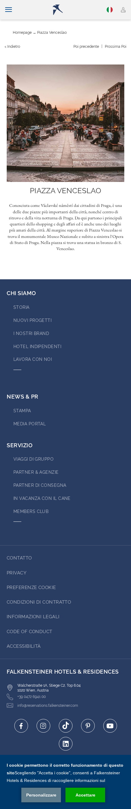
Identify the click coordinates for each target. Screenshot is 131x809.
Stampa (22, 410)
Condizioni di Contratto (39, 602)
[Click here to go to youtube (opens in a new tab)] (110, 726)
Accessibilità (24, 646)
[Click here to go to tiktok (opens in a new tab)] (66, 726)
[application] (65, 782)
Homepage (22, 32)
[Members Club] (123, 9)
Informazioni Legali (33, 616)
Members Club (30, 511)
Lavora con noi (32, 359)
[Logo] (68, 10)
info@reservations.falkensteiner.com (47, 705)
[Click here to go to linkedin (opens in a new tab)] (66, 744)
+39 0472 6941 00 (31, 697)
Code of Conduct (29, 631)
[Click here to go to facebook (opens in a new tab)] (21, 726)
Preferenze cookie (31, 587)
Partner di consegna (39, 485)
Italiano (111, 10)
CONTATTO (19, 558)
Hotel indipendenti (37, 346)
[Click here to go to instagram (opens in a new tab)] (43, 726)
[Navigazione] (8, 9)
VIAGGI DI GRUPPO (33, 459)
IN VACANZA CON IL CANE (42, 498)
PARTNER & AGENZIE (36, 472)
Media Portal (29, 423)
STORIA (21, 307)
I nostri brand (31, 333)
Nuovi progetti (32, 320)
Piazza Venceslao (52, 32)
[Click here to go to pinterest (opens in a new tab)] (88, 726)
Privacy (17, 573)
